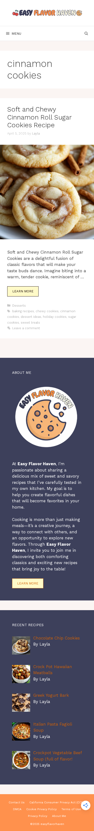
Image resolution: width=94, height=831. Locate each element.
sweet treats (30, 322)
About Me (59, 816)
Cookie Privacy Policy (41, 809)
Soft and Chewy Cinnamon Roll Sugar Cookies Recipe (39, 117)
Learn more (27, 583)
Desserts (19, 305)
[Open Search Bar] (86, 33)
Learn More (23, 291)
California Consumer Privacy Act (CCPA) (57, 802)
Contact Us (17, 802)
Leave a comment (26, 328)
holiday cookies (55, 317)
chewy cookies (47, 311)
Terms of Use (71, 809)
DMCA (17, 809)
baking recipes (23, 311)
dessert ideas (31, 317)
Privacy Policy (37, 816)
